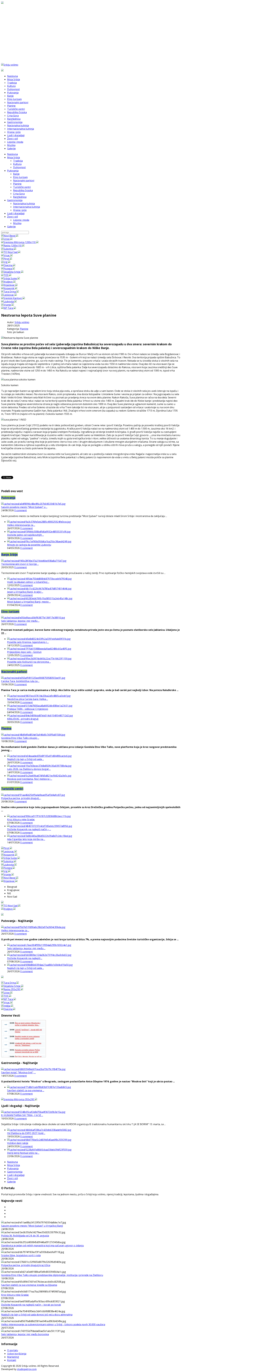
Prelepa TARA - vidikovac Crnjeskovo (27, 709)
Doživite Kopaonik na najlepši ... (24, 958)
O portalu (12, 1350)
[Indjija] (7, 1005)
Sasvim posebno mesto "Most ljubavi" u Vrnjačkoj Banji (32, 1225)
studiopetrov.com (27, 1369)
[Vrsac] (7, 255)
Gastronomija (14, 200)
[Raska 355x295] (12, 989)
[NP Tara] (8, 308)
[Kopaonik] (9, 288)
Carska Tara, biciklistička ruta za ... (20, 681)
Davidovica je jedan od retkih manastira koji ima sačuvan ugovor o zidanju (42, 1245)
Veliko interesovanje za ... (21, 525)
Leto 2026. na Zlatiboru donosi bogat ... (29, 769)
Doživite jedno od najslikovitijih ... (25, 535)
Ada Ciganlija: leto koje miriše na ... (26, 839)
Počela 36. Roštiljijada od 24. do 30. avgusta (25, 1235)
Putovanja (13, 170)
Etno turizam (20, 177)
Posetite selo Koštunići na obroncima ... (29, 661)
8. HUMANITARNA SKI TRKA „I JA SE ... (22, 1115)
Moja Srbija (13, 157)
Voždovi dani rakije (17, 1143)
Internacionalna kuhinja (26, 206)
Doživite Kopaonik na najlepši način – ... (29, 829)
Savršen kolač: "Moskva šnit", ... (18, 1072)
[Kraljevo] (8, 281)
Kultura (17, 164)
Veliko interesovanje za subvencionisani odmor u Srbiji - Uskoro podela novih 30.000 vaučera (53, 1324)
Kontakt (11, 1360)
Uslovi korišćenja (16, 1353)
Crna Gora (19, 193)
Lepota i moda (21, 220)
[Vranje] (7, 304)
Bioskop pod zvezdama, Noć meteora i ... (29, 779)
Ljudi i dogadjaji (15, 213)
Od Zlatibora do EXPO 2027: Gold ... (26, 1133)
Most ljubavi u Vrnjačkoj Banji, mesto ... (29, 601)
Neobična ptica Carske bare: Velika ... (27, 699)
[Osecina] (8, 265)
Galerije (11, 226)
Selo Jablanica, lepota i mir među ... (20, 621)
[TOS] (6, 275)
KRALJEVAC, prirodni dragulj (22, 718)
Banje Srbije (9, 554)
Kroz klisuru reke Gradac (21, 819)
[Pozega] (8, 268)
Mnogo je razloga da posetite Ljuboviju (29, 544)
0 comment (20, 510)
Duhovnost (19, 167)
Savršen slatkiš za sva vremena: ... (25, 1090)
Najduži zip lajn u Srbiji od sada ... (25, 759)
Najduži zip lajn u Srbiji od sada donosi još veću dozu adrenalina (36, 1314)
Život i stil (12, 216)
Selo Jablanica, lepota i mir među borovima (25, 1334)
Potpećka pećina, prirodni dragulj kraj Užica (25, 1265)
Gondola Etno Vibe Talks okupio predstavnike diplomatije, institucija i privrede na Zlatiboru (52, 1275)
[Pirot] (6, 258)
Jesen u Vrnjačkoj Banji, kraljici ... (25, 592)
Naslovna (12, 154)
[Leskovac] (9, 295)
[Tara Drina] (10, 291)
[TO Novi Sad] (10, 252)
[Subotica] (8, 248)
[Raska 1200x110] (12, 245)
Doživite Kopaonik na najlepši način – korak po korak (31, 1304)
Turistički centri (22, 187)
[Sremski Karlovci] (13, 298)
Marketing (13, 1357)
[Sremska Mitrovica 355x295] (19, 1099)
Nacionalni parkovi (23, 180)
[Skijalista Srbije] (12, 272)
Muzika (17, 223)
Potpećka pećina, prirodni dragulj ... (21, 798)
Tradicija (18, 160)
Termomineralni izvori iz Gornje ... (20, 564)
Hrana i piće (20, 210)
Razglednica (19, 197)
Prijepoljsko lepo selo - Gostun (24, 652)
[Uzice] (7, 239)
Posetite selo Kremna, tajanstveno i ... (28, 642)
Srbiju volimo (22, 322)
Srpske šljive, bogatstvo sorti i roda (21, 1255)
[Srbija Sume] (10, 278)
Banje (16, 174)
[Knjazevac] (9, 285)
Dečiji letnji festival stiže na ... (23, 1153)
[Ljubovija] (9, 301)
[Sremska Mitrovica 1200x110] (20, 242)
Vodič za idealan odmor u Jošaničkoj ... (28, 582)
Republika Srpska (23, 190)
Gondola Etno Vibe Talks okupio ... (20, 738)
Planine (17, 183)
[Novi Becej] (9, 235)
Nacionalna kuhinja (24, 203)
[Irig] (5, 262)
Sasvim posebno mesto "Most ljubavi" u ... (24, 507)
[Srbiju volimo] (9, 64)
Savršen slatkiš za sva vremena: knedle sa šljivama (29, 1285)
